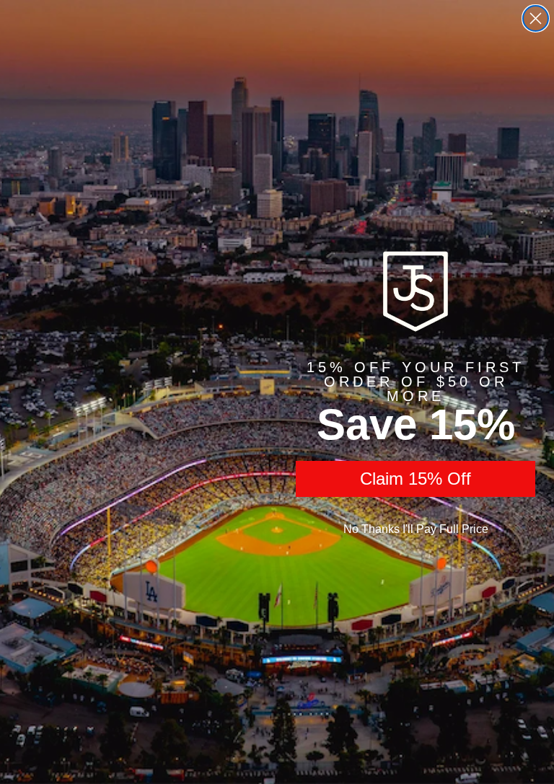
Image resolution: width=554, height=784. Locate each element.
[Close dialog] (535, 18)
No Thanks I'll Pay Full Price (415, 529)
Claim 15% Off (415, 478)
